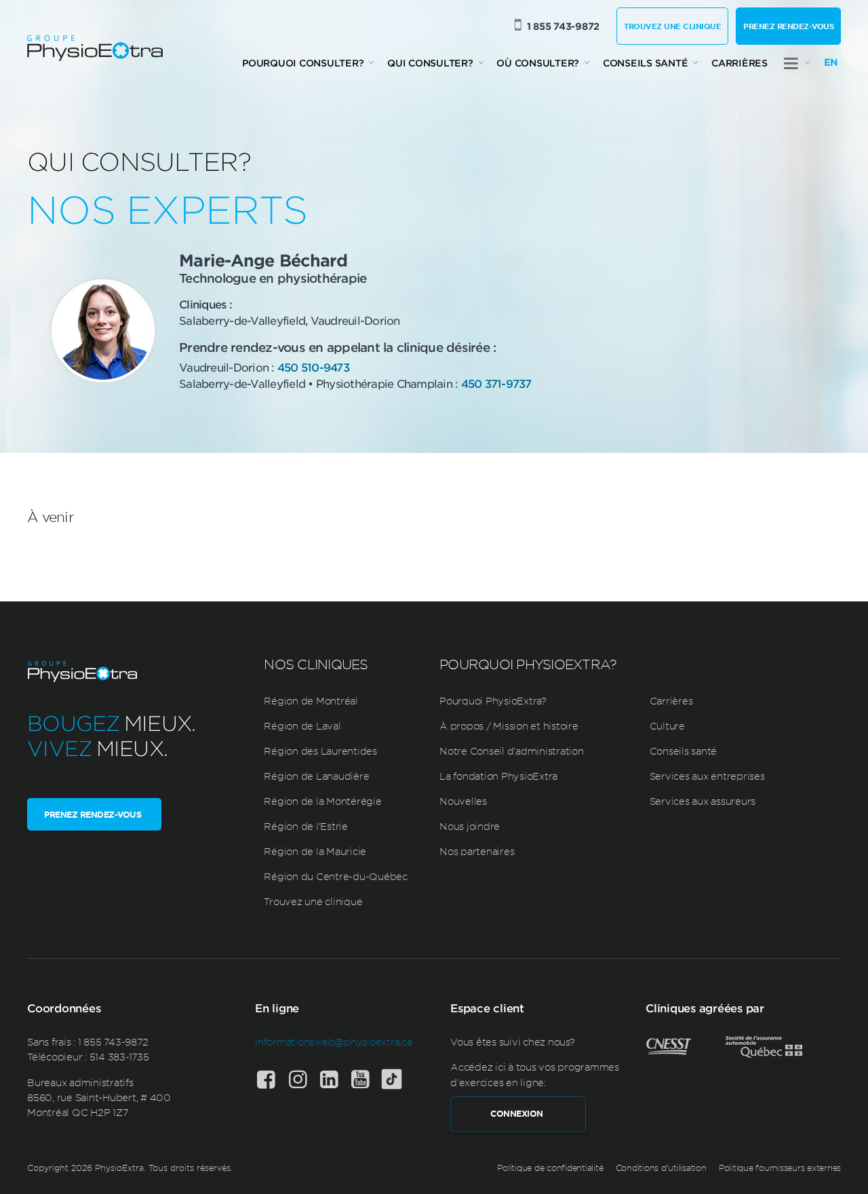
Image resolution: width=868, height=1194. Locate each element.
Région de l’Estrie (306, 826)
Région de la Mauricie (315, 851)
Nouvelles (463, 801)
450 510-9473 (313, 367)
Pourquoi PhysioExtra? (493, 700)
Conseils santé (645, 62)
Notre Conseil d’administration (511, 750)
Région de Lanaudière (316, 776)
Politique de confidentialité (550, 1167)
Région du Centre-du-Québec (336, 876)
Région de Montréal (311, 700)
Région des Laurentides (320, 750)
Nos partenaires (476, 851)
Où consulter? (537, 62)
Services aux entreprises (707, 776)
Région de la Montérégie (322, 801)
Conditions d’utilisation (661, 1167)
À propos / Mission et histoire (508, 725)
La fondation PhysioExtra (498, 776)
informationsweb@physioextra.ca (333, 1041)
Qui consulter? (430, 62)
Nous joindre (469, 826)
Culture (667, 725)
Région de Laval (302, 725)
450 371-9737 (496, 383)
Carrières (739, 62)
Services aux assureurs (703, 801)
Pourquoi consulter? (302, 62)
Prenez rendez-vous (788, 26)
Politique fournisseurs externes (780, 1167)
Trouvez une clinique (672, 26)
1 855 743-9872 (563, 26)
